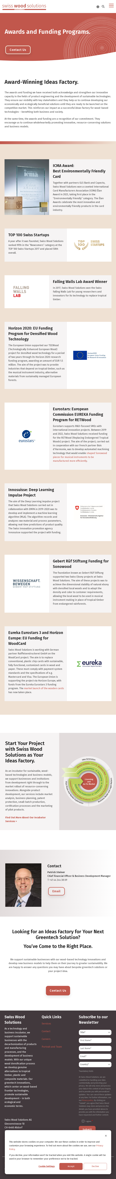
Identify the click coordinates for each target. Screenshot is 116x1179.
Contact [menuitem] (46, 1031)
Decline (95, 1166)
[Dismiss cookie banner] (106, 1136)
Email (56, 891)
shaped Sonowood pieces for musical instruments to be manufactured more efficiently (80, 457)
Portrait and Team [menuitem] (52, 1046)
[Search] (103, 6)
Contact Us (58, 990)
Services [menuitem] (46, 1023)
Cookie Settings (47, 1166)
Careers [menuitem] (46, 1039)
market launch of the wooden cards (44, 688)
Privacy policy (87, 1100)
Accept (71, 1166)
